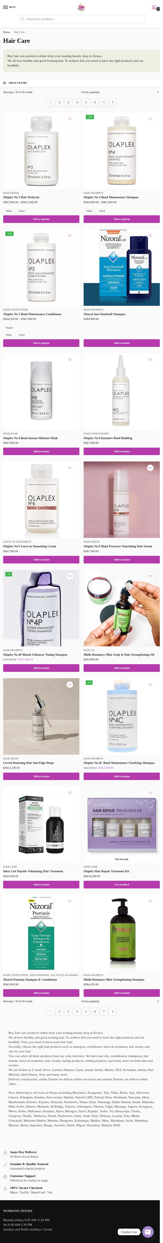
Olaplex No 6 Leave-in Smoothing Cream (29, 546)
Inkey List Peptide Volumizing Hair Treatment (33, 871)
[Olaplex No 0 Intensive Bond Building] (122, 391)
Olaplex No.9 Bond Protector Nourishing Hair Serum (118, 546)
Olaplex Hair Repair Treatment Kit (106, 871)
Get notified (122, 884)
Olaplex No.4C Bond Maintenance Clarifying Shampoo (119, 762)
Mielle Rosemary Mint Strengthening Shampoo (114, 979)
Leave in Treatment (17, 542)
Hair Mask (10, 434)
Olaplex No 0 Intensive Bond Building (108, 438)
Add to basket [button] (122, 343)
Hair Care (10, 867)
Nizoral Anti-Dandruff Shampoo (104, 314)
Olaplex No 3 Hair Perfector (21, 197)
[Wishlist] (70, 119)
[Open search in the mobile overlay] (81, 19)
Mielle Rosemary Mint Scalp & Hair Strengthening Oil (119, 654)
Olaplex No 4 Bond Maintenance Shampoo (111, 197)
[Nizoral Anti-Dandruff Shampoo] (122, 267)
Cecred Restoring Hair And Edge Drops (28, 762)
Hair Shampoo (93, 193)
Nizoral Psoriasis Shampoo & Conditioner (30, 979)
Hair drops (10, 758)
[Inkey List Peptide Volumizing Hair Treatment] (41, 824)
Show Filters (18, 83)
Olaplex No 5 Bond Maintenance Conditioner (32, 314)
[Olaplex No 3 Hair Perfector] (41, 151)
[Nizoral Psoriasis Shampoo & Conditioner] (41, 933)
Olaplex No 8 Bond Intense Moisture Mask (30, 438)
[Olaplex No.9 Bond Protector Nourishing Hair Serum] (122, 499)
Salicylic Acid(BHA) (65, 975)
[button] (155, 7)
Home (6, 32)
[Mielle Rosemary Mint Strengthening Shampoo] (122, 933)
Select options (41, 219)
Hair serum (11, 193)
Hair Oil (89, 650)
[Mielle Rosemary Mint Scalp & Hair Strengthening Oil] (122, 608)
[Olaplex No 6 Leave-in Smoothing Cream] (41, 499)
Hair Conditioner (15, 310)
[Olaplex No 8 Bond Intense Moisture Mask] (41, 391)
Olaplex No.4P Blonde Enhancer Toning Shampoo (35, 654)
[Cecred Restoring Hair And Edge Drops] (41, 716)
